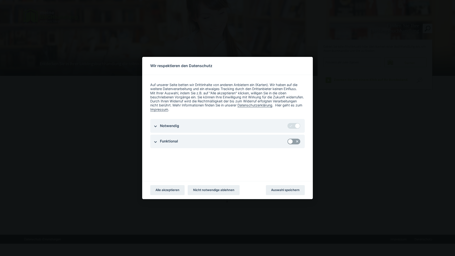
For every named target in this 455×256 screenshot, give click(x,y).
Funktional (169, 141)
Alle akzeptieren (167, 190)
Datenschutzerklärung (254, 105)
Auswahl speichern (285, 190)
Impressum (159, 109)
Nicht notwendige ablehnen (213, 190)
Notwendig (169, 125)
